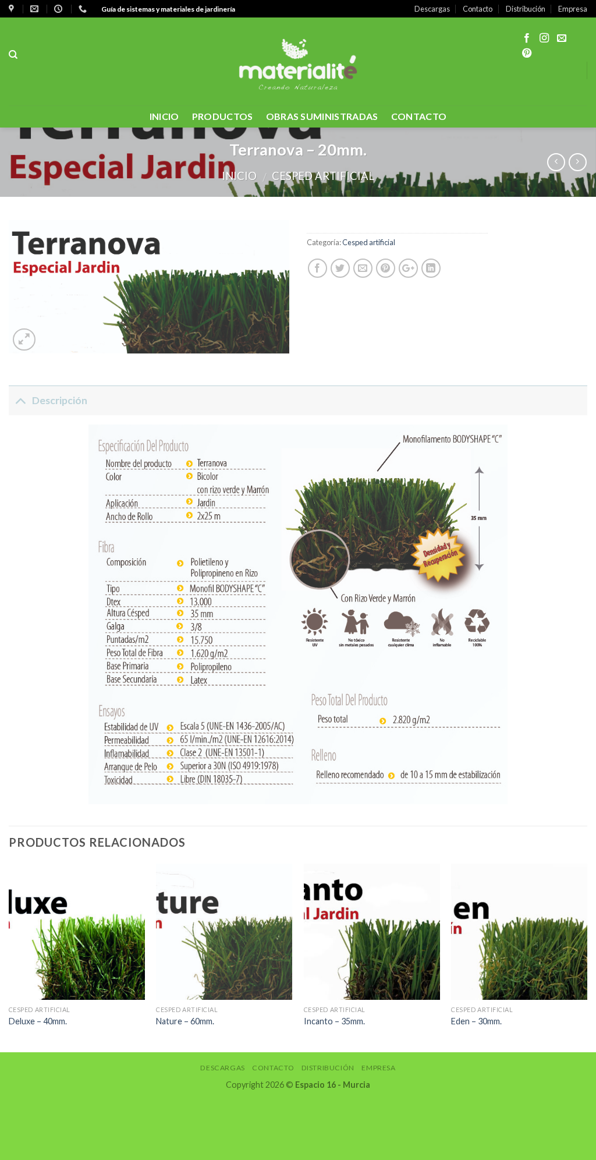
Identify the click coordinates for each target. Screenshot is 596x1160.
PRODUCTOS (222, 116)
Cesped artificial (323, 175)
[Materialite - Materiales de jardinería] (298, 61)
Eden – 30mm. (476, 1021)
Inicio (164, 116)
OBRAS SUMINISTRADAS (322, 116)
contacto (419, 116)
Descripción (59, 400)
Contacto (477, 8)
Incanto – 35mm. (334, 1021)
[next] (586, 956)
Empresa (572, 8)
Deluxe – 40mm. (38, 1021)
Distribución (525, 8)
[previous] (9, 956)
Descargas (432, 8)
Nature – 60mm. (185, 1021)
